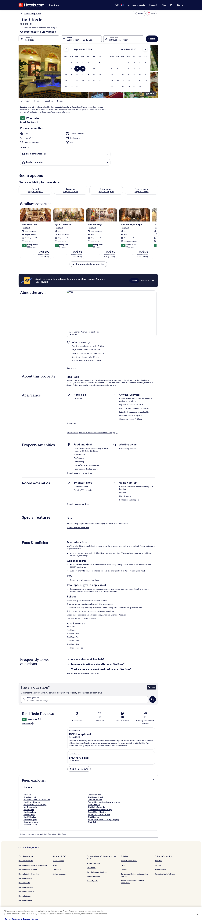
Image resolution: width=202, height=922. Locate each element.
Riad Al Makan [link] (30, 817)
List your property (136, 5)
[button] (71, 63)
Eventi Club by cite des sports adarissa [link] (106, 802)
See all (23, 147)
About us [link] (158, 861)
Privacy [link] (123, 865)
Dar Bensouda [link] (30, 807)
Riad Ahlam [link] (28, 809)
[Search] (152, 699)
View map (72, 334)
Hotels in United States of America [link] (33, 865)
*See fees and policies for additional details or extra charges (91, 432)
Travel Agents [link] (92, 881)
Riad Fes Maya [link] (30, 824)
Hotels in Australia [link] (26, 861)
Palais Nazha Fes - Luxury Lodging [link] (103, 819)
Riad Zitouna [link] (94, 804)
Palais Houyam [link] (30, 819)
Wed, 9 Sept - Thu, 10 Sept (80, 39)
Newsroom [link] (91, 868)
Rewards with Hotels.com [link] (165, 874)
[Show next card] (156, 234)
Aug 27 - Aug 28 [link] (70, 191)
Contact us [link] (57, 869)
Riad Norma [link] (93, 817)
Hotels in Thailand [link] (26, 887)
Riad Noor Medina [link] (31, 802)
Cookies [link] (124, 869)
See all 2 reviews (28, 122)
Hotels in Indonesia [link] (26, 891)
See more (71, 368)
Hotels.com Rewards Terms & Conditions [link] (132, 881)
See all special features (78, 527)
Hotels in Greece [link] (25, 900)
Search (151, 38)
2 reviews (26, 723)
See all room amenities (78, 504)
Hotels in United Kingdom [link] (29, 874)
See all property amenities (79, 473)
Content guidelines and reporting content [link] (134, 875)
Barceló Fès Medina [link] (97, 812)
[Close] (198, 914)
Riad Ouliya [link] (93, 822)
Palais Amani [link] (29, 814)
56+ (152, 93)
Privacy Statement (13, 919)
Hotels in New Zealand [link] (28, 869)
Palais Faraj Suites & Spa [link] (99, 814)
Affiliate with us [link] (93, 863)
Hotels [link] (22, 834)
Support (153, 5)
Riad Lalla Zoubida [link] (96, 807)
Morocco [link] (30, 834)
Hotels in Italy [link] (24, 883)
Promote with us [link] (93, 876)
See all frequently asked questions (83, 673)
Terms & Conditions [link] (129, 861)
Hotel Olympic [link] (30, 797)
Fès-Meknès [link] (41, 834)
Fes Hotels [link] (52, 834)
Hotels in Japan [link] (25, 896)
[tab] (28, 787)
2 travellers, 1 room (118, 39)
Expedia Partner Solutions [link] (97, 872)
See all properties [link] (32, 13)
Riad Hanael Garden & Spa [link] (100, 809)
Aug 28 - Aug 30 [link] (106, 191)
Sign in (180, 5)
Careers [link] (158, 865)
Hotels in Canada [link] (25, 878)
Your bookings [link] (58, 861)
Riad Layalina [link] (29, 812)
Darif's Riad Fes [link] (95, 799)
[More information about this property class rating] (31, 24)
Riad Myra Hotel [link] (95, 797)
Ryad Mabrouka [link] (30, 822)
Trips (163, 5)
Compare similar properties (90, 264)
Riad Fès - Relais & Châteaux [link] (36, 799)
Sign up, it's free (147, 280)
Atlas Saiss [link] (28, 795)
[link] (151, 13)
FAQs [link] (55, 865)
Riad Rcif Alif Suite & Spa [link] (34, 804)
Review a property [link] (60, 874)
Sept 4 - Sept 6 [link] (142, 191)
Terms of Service (30, 919)
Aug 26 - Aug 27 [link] (35, 191)
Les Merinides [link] (94, 795)
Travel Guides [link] (160, 869)
